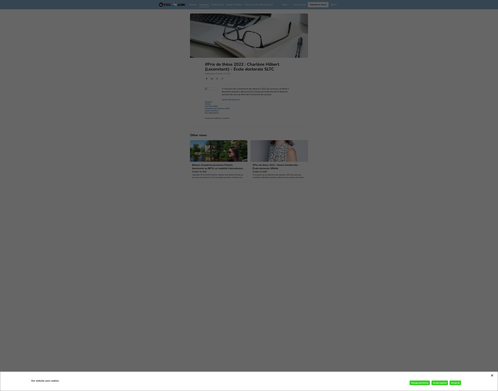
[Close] (492, 375)
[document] (249, 381)
